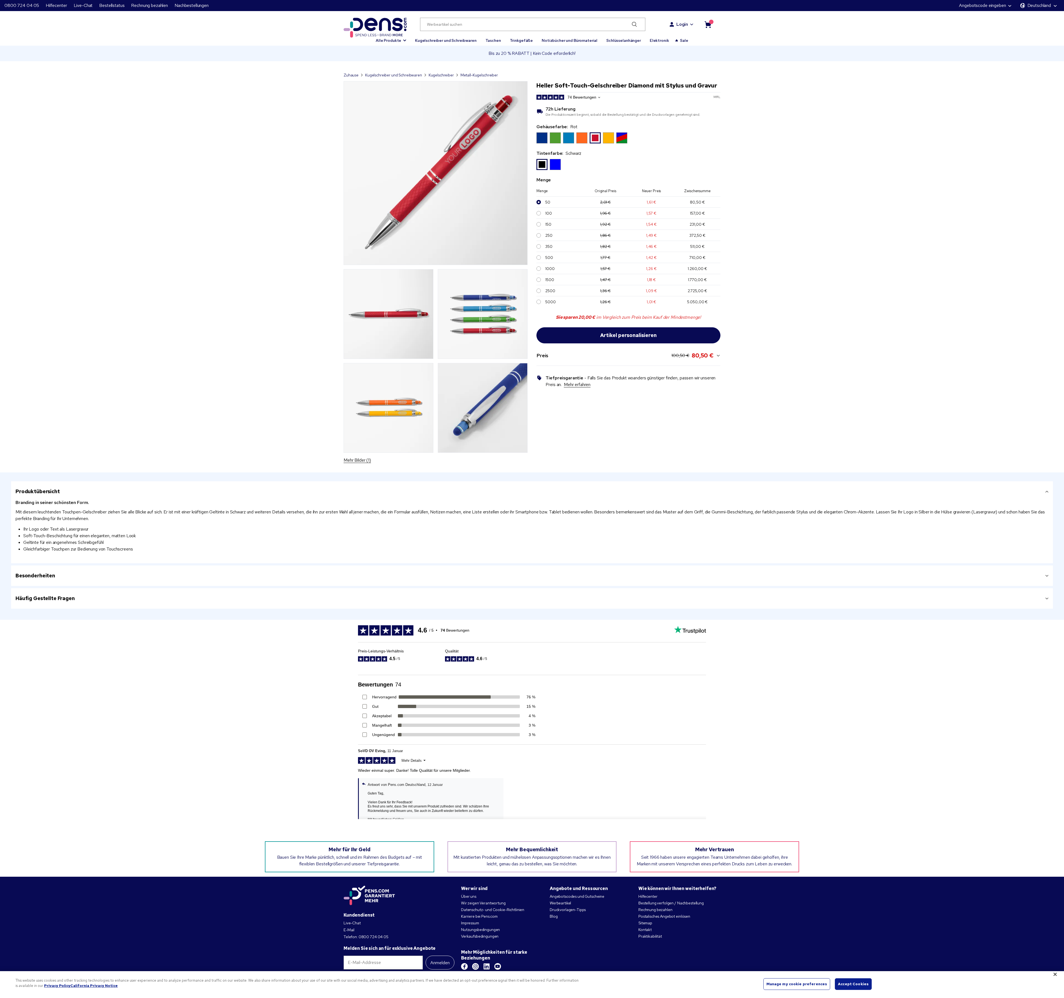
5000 (550, 301)
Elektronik (659, 40)
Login (682, 24)
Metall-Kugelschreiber (479, 75)
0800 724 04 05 (21, 5)
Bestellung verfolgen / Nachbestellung (671, 903)
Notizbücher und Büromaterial (569, 40)
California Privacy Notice (94, 985)
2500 (550, 290)
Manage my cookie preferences (796, 984)
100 (548, 213)
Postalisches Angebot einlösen (664, 916)
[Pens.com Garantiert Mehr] (369, 896)
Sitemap (645, 922)
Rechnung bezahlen (149, 5)
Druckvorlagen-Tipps (568, 909)
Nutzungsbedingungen (480, 929)
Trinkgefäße (521, 40)
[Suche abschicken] (634, 24)
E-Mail (349, 929)
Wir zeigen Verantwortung (483, 903)
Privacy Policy (57, 985)
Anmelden (440, 963)
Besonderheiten (35, 575)
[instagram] (475, 966)
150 (548, 224)
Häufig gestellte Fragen (45, 598)
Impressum (470, 922)
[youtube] (497, 966)
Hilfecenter (56, 5)
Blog (553, 916)
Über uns (468, 896)
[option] (542, 137)
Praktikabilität (650, 936)
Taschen (493, 40)
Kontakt (645, 929)
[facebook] (464, 966)
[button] (391, 38)
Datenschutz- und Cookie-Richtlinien (492, 909)
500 (549, 257)
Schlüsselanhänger (623, 40)
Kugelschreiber (441, 75)
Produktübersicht (38, 491)
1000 (549, 268)
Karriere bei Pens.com (479, 916)
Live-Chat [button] (83, 5)
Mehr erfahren (577, 384)
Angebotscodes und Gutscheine (577, 896)
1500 (549, 279)
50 (547, 202)
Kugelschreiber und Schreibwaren (446, 40)
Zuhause (351, 75)
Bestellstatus (111, 5)
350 (549, 246)
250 (549, 235)
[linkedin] (486, 966)
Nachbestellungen (192, 5)
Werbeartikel (560, 903)
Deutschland (1039, 5)
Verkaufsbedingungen (479, 936)
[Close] (1055, 974)
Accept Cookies (853, 984)
